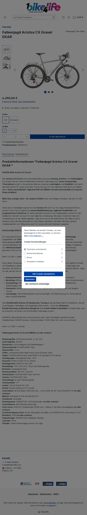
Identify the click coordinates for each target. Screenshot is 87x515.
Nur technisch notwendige (37, 284)
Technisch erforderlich (36, 249)
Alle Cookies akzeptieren (43, 274)
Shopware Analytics (35, 261)
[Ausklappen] (62, 248)
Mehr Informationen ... (33, 236)
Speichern (30, 279)
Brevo (29, 257)
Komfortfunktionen (35, 253)
